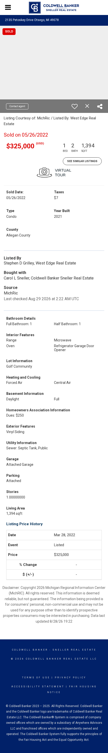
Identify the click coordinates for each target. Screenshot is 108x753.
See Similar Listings (82, 161)
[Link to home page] (54, 7)
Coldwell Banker (30, 650)
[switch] (74, 106)
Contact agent (17, 106)
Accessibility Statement (37, 686)
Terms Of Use (36, 677)
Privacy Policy (70, 677)
